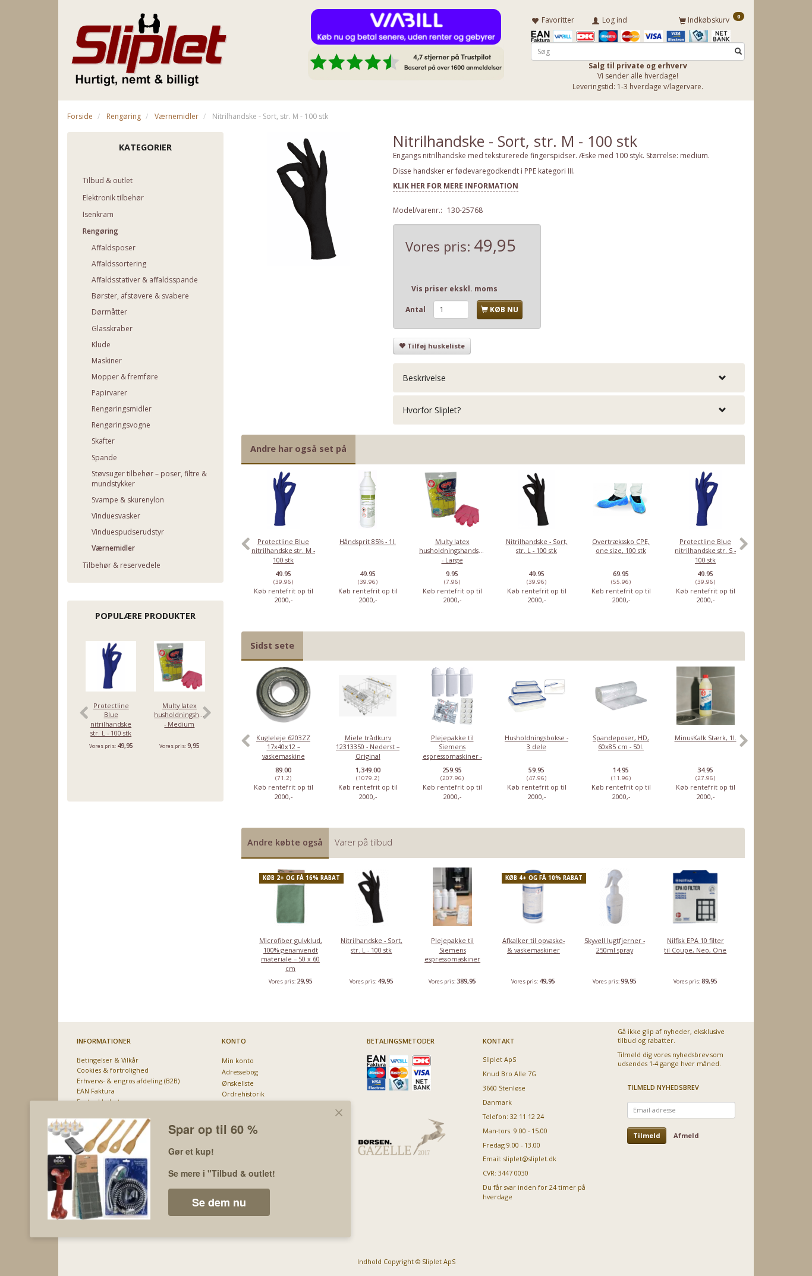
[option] (283, 550)
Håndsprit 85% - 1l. (367, 541)
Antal (416, 309)
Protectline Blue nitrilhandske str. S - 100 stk (705, 550)
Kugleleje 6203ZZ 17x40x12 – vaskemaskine (283, 746)
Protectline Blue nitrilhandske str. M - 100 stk (283, 550)
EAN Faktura (96, 1090)
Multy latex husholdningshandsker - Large (452, 550)
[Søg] (738, 51)
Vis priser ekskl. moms (454, 289)
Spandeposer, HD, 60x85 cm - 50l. (621, 742)
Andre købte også (285, 842)
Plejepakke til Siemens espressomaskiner (452, 949)
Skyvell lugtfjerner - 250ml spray (614, 945)
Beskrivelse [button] (424, 378)
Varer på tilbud (363, 842)
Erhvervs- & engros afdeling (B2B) (128, 1080)
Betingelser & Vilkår (108, 1059)
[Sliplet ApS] (149, 46)
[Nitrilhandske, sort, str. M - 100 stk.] (308, 199)
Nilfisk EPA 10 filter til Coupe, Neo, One (695, 945)
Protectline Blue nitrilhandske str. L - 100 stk (110, 719)
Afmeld (686, 1135)
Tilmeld (646, 1135)
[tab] (569, 378)
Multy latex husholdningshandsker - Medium (179, 714)
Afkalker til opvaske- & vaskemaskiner (533, 945)
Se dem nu (219, 1202)
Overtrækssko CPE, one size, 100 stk (621, 546)
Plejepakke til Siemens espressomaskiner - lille (452, 751)
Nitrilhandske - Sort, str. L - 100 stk (537, 546)
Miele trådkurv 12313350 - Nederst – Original (367, 746)
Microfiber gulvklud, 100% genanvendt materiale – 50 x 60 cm (290, 954)
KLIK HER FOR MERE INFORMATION (455, 186)
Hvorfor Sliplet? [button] (431, 410)
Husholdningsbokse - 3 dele (536, 742)
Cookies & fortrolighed (113, 1070)
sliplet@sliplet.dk (529, 1158)
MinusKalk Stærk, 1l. (706, 737)
